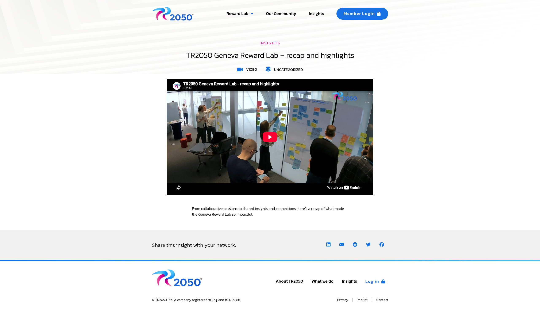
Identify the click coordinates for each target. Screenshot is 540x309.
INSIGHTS (270, 43)
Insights (349, 281)
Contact (382, 300)
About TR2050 (289, 281)
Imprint (362, 300)
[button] (328, 245)
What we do (322, 281)
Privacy (342, 300)
